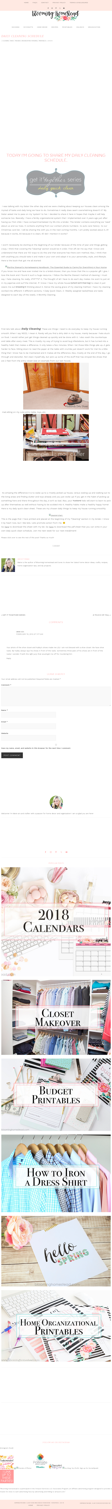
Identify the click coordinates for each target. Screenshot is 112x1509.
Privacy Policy (43, 1505)
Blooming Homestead (56, 13)
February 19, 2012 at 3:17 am (29, 634)
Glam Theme (31, 1502)
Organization (26, 41)
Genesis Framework (43, 1502)
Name (4, 710)
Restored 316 (106, 1503)
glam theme (96, 1503)
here (7, 527)
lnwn (18, 632)
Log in (62, 1502)
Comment (6, 685)
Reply (9, 658)
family (12, 41)
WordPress (55, 1502)
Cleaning (6, 41)
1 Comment (56, 546)
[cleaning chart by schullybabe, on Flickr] (56, 515)
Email (4, 722)
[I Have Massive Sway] (15, 1468)
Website (4, 733)
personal (34, 41)
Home (30, 1505)
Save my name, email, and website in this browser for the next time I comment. (36, 748)
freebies (18, 41)
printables (42, 41)
